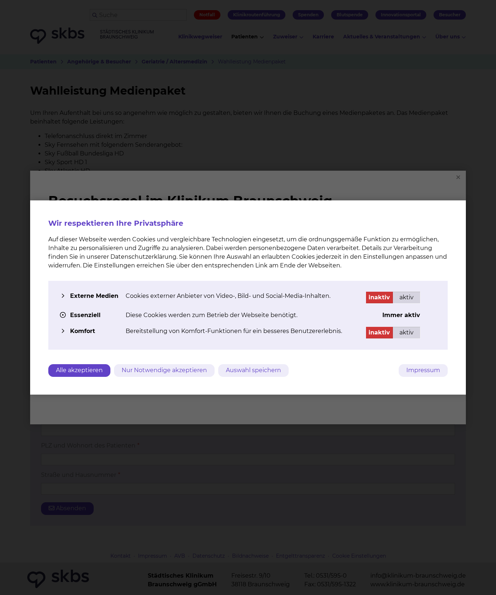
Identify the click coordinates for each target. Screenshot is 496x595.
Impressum (423, 370)
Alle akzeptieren (79, 370)
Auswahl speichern (253, 370)
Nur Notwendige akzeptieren (164, 370)
